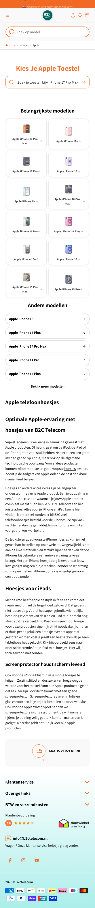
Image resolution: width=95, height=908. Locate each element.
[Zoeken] (83, 82)
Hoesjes (24, 45)
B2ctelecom (24, 882)
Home (12, 45)
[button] (7, 15)
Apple (36, 45)
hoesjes (70, 468)
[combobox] (47, 32)
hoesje (79, 621)
